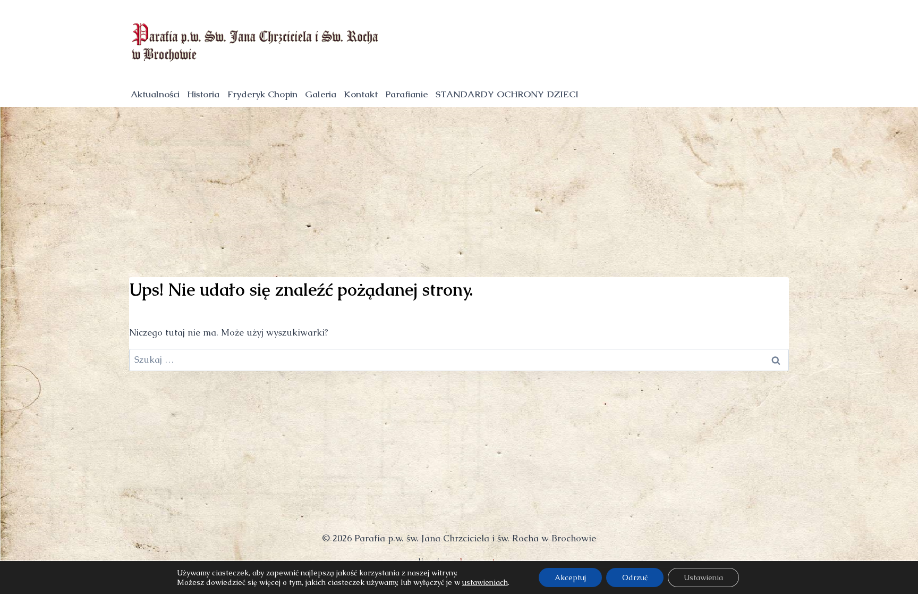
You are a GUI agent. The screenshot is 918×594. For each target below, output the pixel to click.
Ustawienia (703, 577)
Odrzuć (635, 577)
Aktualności (155, 94)
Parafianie (406, 94)
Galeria (320, 94)
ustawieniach (485, 582)
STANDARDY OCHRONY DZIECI (507, 94)
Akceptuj (570, 577)
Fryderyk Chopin (262, 94)
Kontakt (361, 94)
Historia (203, 94)
